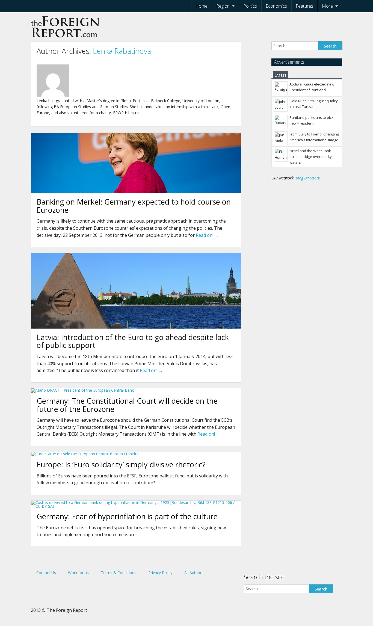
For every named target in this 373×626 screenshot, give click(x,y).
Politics (250, 6)
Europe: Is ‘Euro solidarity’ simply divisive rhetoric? (121, 464)
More (327, 6)
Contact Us (46, 572)
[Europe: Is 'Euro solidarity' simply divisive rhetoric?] (85, 453)
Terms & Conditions (118, 572)
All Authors (193, 572)
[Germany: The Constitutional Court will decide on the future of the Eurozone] (83, 390)
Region (223, 6)
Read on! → (207, 235)
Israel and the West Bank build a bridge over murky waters (310, 156)
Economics (276, 6)
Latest (280, 75)
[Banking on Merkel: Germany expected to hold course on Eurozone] (136, 191)
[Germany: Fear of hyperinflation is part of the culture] (136, 506)
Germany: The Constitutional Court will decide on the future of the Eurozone (127, 405)
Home (202, 6)
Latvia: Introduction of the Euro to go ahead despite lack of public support (133, 341)
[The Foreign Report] (65, 39)
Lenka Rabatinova (122, 51)
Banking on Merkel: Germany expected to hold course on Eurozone (134, 206)
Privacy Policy (160, 572)
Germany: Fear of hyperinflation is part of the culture (127, 516)
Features (304, 6)
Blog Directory (308, 178)
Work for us (78, 572)
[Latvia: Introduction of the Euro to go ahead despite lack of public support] (136, 327)
